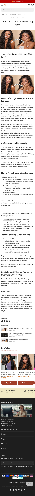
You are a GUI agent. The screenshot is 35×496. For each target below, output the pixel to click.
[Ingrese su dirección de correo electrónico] (32, 463)
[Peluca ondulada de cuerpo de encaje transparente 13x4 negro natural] (26, 362)
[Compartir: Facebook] (2, 321)
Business (3, 449)
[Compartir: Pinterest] (7, 321)
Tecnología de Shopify (28, 486)
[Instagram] (8, 429)
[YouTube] (11, 429)
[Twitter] (5, 429)
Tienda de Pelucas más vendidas (9, 350)
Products (3, 434)
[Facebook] (2, 429)
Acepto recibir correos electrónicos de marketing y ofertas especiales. (18, 467)
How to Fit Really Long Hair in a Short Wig (21, 328)
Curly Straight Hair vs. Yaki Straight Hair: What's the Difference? (20, 334)
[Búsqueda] (31, 10)
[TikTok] (17, 429)
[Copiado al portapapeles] (9, 321)
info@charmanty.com (10, 419)
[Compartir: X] (5, 321)
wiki (6, 14)
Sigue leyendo (4, 325)
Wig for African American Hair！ (18, 339)
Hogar (2, 14)
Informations (5, 444)
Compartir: (4, 318)
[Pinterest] (14, 429)
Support (3, 439)
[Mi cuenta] (29, 5)
